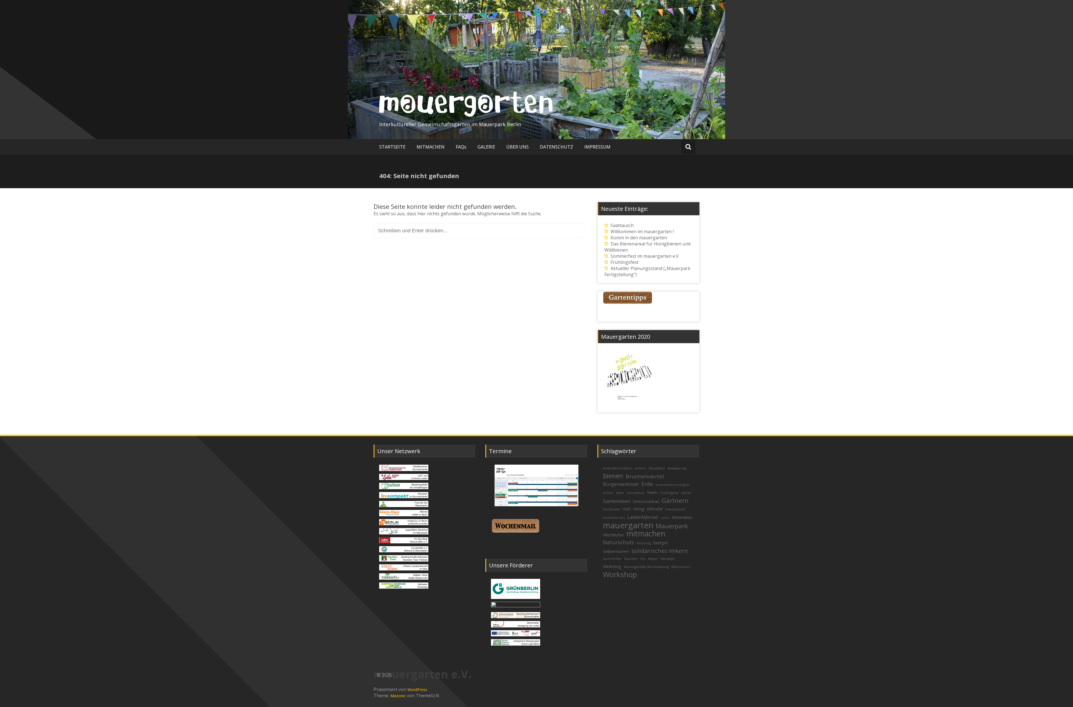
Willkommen (680, 567)
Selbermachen (616, 551)
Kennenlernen (614, 518)
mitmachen (645, 533)
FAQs (461, 147)
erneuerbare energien (672, 485)
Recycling (644, 543)
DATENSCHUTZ (556, 147)
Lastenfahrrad (642, 517)
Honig (638, 509)
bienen (613, 475)
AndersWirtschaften (617, 468)
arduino (640, 468)
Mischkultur (613, 535)
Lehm (665, 518)
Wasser (653, 559)
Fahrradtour (635, 493)
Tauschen (631, 559)
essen (620, 493)
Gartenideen (616, 501)
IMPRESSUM (597, 147)
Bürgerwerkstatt (621, 484)
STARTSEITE (392, 147)
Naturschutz (618, 542)
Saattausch (622, 225)
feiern (652, 492)
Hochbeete (611, 509)
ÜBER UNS (517, 147)
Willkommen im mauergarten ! (642, 231)
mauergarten (628, 525)
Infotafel (655, 509)
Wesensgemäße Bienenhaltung (646, 567)
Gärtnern (675, 500)
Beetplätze (657, 468)
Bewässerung (677, 468)
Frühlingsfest (624, 262)
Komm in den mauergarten (639, 238)
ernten (608, 493)
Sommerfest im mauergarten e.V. (645, 256)
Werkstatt (668, 559)
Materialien (682, 517)
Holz (626, 509)
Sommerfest (612, 559)
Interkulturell (675, 509)
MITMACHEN (431, 147)
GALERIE (486, 147)
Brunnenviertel (645, 476)
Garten (686, 493)
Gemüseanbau (646, 501)
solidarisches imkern (660, 551)
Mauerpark (672, 526)
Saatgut (660, 542)
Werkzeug (612, 566)
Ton (642, 559)
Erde (647, 484)
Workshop (620, 574)
